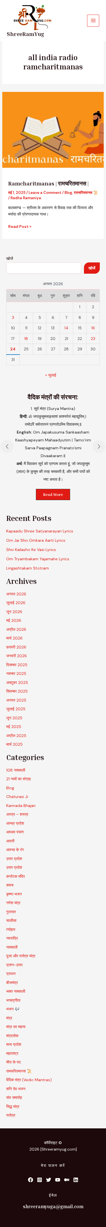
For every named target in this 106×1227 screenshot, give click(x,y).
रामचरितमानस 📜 (86, 192)
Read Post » (19, 226)
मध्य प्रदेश (13, 1044)
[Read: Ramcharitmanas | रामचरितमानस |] (53, 129)
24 (13, 348)
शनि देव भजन (15, 1088)
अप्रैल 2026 (16, 629)
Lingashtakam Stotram (27, 568)
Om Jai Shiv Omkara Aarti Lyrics (35, 540)
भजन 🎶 (13, 1008)
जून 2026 (14, 611)
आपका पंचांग (15, 831)
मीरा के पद (13, 1062)
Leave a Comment (45, 192)
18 (26, 338)
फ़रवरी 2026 (16, 647)
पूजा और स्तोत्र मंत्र (20, 955)
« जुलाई (50, 375)
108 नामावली (15, 770)
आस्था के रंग (15, 849)
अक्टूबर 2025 (17, 682)
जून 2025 (14, 717)
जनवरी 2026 (16, 655)
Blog (68, 192)
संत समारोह (14, 1097)
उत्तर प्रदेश (14, 858)
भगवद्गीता (13, 1000)
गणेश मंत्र (13, 902)
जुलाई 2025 (15, 708)
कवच (10, 885)
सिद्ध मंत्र (12, 1106)
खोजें (9, 258)
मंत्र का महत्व (15, 1026)
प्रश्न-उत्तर (14, 964)
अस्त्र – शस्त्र (17, 814)
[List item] (30, 1179)
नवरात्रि (12, 938)
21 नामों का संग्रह (18, 778)
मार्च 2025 (14, 744)
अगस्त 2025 (16, 700)
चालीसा (11, 920)
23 (93, 338)
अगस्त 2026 (16, 594)
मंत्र (9, 1017)
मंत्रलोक (12, 1035)
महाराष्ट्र (12, 1053)
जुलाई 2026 (15, 602)
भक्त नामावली (15, 991)
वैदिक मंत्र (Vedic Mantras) (29, 1079)
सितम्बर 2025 (17, 691)
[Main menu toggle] (93, 21)
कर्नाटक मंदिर (15, 876)
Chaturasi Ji (17, 796)
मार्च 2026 (14, 638)
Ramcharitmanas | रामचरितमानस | (48, 183)
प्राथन (11, 973)
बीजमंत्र (12, 982)
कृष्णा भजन (14, 894)
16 (93, 327)
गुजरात (11, 911)
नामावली (12, 947)
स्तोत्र (10, 1115)
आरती (10, 840)
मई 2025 (13, 726)
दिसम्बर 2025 (16, 664)
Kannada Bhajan (21, 805)
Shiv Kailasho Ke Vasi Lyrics (31, 549)
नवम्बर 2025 (16, 673)
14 (66, 327)
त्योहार (10, 929)
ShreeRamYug (25, 33)
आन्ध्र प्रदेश (15, 823)
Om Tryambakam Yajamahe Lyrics (37, 558)
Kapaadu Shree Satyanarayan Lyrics (39, 531)
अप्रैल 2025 (16, 735)
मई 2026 (13, 620)
